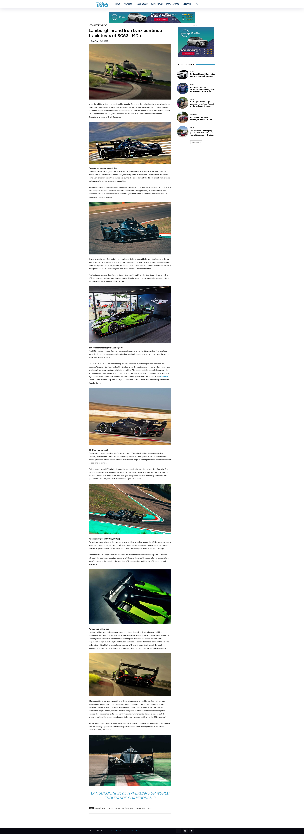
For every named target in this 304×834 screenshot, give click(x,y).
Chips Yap (94, 41)
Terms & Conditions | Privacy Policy (123, 831)
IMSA (103, 808)
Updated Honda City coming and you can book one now (202, 75)
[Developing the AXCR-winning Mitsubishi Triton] (182, 117)
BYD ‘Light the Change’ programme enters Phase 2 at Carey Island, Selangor (202, 104)
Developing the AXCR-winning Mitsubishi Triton (201, 118)
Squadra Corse (140, 808)
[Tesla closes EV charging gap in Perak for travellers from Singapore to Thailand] (182, 131)
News (104, 25)
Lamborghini (120, 808)
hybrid (97, 808)
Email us (138, 831)
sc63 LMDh (129, 808)
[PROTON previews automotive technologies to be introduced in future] (182, 88)
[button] (197, 4)
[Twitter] (191, 831)
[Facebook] (178, 831)
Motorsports (95, 25)
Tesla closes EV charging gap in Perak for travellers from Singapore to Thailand (202, 133)
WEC (149, 808)
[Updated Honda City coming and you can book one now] (182, 74)
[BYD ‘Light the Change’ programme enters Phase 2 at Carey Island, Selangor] (182, 103)
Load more (195, 142)
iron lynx (110, 808)
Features (193, 114)
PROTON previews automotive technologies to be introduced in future (202, 89)
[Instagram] (185, 831)
